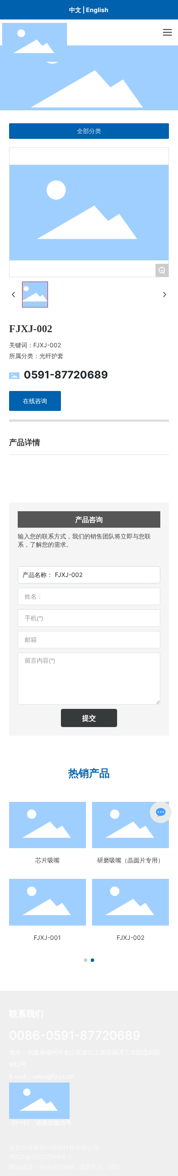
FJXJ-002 (130, 937)
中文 (75, 9)
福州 (70, 1166)
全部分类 (89, 131)
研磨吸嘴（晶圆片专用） (130, 860)
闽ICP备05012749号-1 (40, 1156)
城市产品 (91, 1166)
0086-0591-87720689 (74, 1035)
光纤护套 (51, 355)
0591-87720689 (66, 375)
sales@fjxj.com (53, 1076)
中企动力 (51, 1166)
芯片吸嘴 (47, 860)
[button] (85, 960)
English (97, 9)
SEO (114, 1166)
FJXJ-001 (47, 937)
